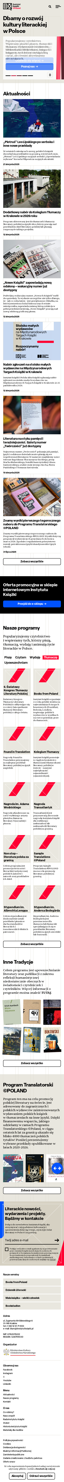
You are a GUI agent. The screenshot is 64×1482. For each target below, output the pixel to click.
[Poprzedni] (54, 1168)
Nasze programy (11, 1398)
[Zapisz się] (55, 1240)
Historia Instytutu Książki (15, 1426)
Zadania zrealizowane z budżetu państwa (22, 1458)
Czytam (20, 657)
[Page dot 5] (30, 75)
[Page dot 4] (24, 75)
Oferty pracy (9, 1461)
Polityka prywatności (13, 1440)
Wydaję (35, 657)
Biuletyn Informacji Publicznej (17, 1451)
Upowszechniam (15, 663)
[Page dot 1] (8, 75)
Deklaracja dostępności (14, 1447)
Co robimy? (8, 1412)
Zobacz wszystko (32, 1063)
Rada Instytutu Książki (13, 1419)
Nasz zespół (8, 1415)
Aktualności (8, 1394)
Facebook (7, 1369)
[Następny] (60, 1168)
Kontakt (7, 1401)
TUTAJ (46, 993)
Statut (6, 1423)
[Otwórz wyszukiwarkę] (50, 6)
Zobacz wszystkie (32, 561)
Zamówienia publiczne (13, 1454)
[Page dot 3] (19, 75)
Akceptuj (17, 1476)
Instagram (8, 1373)
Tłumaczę (50, 657)
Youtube (7, 1380)
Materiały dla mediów (13, 1430)
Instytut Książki (12, 7)
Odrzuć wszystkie (41, 1476)
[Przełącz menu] (58, 6)
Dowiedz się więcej (45, 1468)
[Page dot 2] (13, 75)
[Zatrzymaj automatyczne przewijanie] (50, 75)
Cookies (7, 1443)
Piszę (8, 657)
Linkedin (7, 1384)
